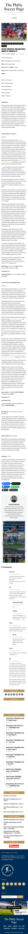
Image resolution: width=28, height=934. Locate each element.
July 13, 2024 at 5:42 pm (14, 661)
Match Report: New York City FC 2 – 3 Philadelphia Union (14, 726)
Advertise (15, 926)
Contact (10, 926)
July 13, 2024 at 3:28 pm (18, 636)
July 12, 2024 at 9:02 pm (18, 604)
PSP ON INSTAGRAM (14, 907)
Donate (4, 926)
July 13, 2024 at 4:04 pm (14, 650)
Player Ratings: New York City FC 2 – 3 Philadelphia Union (15, 785)
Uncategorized (18, 43)
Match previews (7, 43)
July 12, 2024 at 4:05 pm (14, 574)
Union (4, 46)
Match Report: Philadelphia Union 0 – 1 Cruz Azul (15, 741)
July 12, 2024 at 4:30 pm (14, 589)
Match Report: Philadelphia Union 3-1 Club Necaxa (15, 756)
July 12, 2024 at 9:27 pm (18, 613)
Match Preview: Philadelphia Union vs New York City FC (13, 777)
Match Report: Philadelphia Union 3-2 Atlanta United (15, 719)
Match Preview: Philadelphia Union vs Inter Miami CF (13, 770)
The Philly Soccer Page (14, 6)
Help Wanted (14, 929)
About (23, 926)
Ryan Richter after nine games (10, 796)
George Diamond (11, 54)
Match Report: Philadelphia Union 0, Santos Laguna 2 (15, 748)
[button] (14, 18)
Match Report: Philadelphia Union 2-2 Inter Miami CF (15, 734)
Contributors (7, 929)
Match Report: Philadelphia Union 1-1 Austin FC (15, 763)
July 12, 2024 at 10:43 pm (14, 625)
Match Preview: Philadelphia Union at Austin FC (13, 812)
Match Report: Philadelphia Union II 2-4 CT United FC (13, 799)
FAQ (20, 926)
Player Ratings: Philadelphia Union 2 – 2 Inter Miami (13, 807)
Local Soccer (21, 929)
